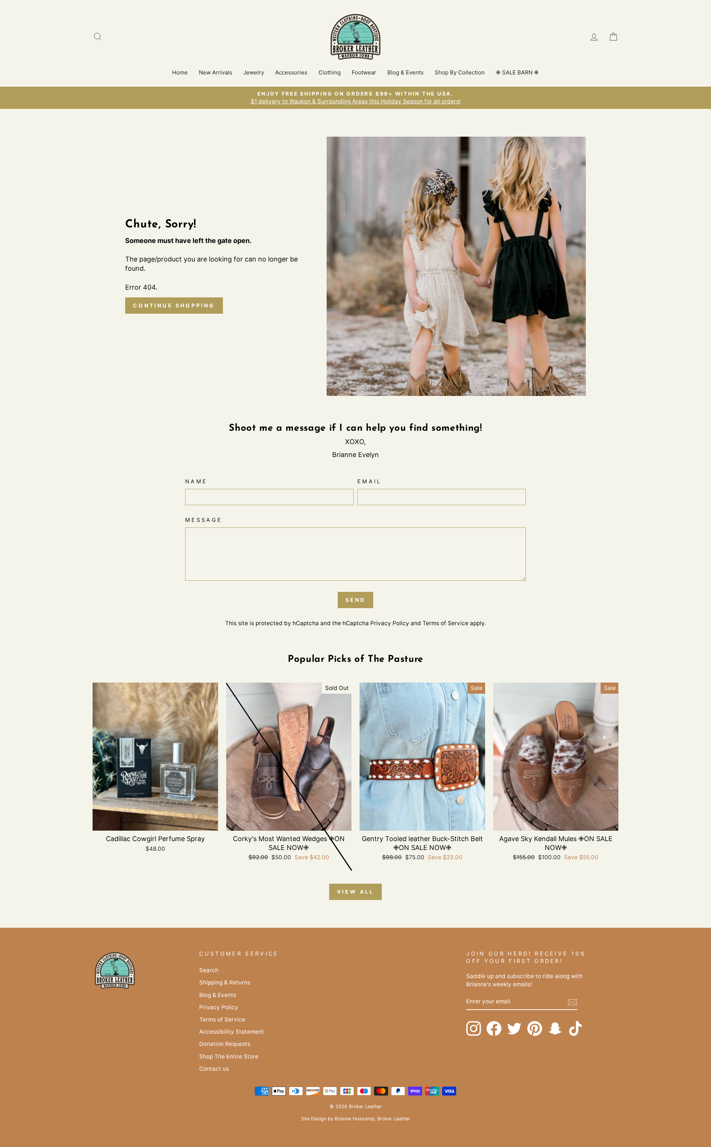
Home (180, 72)
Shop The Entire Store (228, 1056)
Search (208, 970)
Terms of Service (445, 623)
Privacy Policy (389, 623)
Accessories (291, 72)
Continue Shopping (174, 305)
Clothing (329, 72)
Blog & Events (405, 72)
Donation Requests (224, 1043)
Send (356, 600)
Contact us (214, 1068)
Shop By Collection (460, 72)
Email (369, 481)
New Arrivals (215, 72)
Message (203, 520)
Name (196, 481)
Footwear (364, 72)
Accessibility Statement (231, 1031)
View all (355, 891)
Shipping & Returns (224, 982)
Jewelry (253, 72)
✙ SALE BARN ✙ (517, 72)
